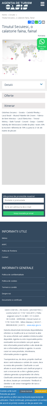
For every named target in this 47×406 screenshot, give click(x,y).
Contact (5, 257)
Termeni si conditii (9, 287)
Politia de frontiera (9, 251)
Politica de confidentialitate (13, 274)
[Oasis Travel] (17, 5)
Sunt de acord (41, 391)
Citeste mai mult (26, 391)
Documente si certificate (12, 300)
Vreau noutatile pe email (23, 213)
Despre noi (6, 293)
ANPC (4, 244)
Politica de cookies (9, 281)
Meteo (4, 238)
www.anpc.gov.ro (34, 325)
